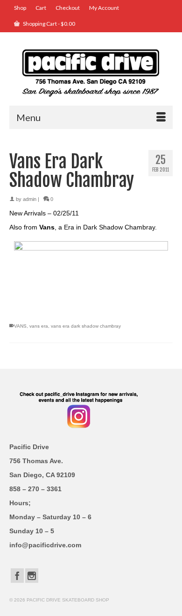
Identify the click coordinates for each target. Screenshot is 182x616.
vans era (38, 326)
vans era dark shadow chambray (86, 326)
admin (29, 199)
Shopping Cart (48, 23)
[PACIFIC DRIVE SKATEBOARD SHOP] (91, 72)
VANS (20, 326)
